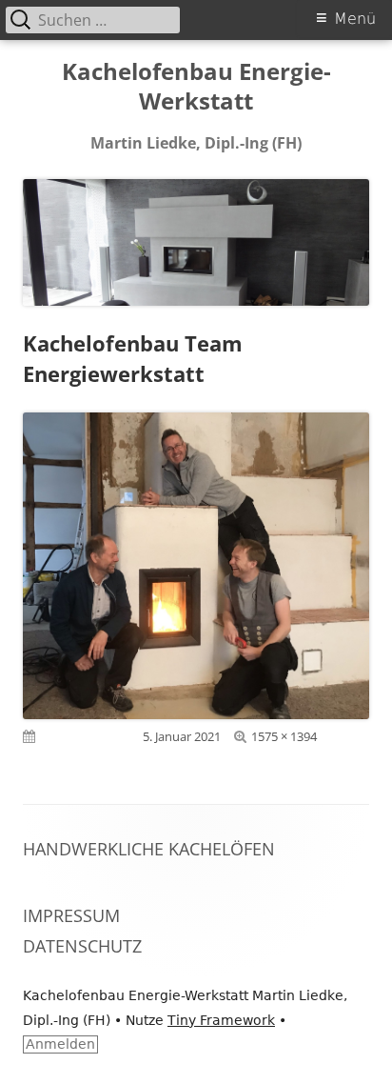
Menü (355, 19)
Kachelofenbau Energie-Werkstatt (196, 86)
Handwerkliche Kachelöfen (149, 848)
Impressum (71, 915)
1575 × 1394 (284, 736)
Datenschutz (82, 945)
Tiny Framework (221, 1020)
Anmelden (60, 1044)
